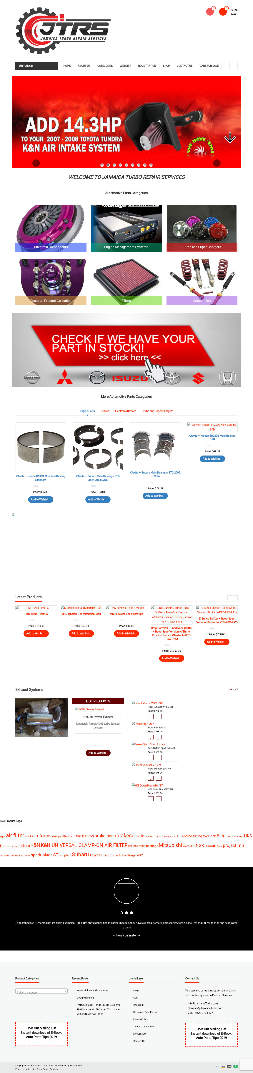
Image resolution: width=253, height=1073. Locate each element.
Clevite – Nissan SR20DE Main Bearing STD (212, 437)
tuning (105, 855)
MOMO (185, 846)
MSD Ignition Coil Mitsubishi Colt (217, 614)
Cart (135, 997)
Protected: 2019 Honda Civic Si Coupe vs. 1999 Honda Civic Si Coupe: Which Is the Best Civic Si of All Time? (98, 1009)
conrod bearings (163, 836)
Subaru (80, 854)
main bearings (148, 846)
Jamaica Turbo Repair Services (48, 1065)
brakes (124, 835)
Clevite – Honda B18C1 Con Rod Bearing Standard (81, 652)
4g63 (2, 836)
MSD (192, 846)
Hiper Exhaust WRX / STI (160, 707)
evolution (209, 836)
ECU (178, 836)
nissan (210, 845)
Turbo (114, 855)
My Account (139, 1033)
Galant (235, 836)
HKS (248, 836)
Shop (166, 65)
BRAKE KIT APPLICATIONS (78, 836)
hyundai (14, 846)
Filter (222, 835)
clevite (138, 836)
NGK (200, 845)
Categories (105, 65)
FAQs (136, 990)
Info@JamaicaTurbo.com (203, 1003)
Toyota (94, 855)
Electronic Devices (125, 411)
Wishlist (125, 65)
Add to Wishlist (97, 499)
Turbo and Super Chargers (157, 411)
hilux (241, 836)
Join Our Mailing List (211, 1029)
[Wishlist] (210, 11)
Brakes (105, 411)
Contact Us (185, 65)
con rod (149, 836)
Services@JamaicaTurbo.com (205, 1008)
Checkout (138, 1005)
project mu (233, 845)
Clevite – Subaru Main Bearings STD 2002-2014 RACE (98, 478)
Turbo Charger (128, 855)
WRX (140, 855)
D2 (173, 836)
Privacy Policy (140, 1019)
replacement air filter (9, 856)
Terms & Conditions (143, 1026)
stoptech (65, 855)
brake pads (105, 835)
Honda (5, 846)
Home (67, 65)
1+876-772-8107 (203, 1012)
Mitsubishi (170, 845)
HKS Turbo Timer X (171, 614)
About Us (84, 65)
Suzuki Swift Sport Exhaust (161, 748)
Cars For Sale (209, 65)
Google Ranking (85, 997)
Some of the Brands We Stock (93, 990)
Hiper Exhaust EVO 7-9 (159, 768)
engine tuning (192, 836)
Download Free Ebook (145, 1012)
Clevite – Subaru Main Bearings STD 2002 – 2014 (155, 474)
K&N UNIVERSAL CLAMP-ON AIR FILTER (84, 845)
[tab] (87, 411)
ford (229, 836)
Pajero (219, 846)
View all (233, 689)
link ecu (133, 846)
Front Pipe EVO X (156, 727)
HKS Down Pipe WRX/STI (160, 789)
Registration (147, 65)
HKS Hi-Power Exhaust (98, 717)
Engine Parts (87, 411)
